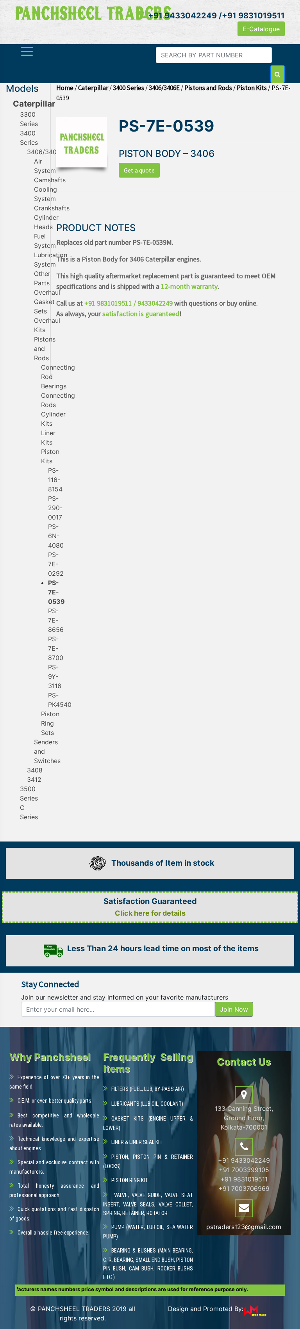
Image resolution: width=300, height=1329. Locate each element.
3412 (34, 779)
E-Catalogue (261, 29)
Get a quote (139, 170)
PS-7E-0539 (56, 592)
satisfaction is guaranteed (140, 313)
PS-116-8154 (55, 479)
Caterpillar (34, 104)
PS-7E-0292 (56, 564)
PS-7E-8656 (56, 620)
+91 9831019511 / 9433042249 (128, 303)
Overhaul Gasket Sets (47, 301)
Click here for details (150, 913)
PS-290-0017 (55, 508)
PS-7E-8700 (55, 648)
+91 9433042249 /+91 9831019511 (215, 15)
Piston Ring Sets (50, 723)
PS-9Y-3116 (54, 676)
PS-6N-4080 (56, 536)
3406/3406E (45, 152)
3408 (35, 770)
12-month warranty (189, 286)
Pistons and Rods (44, 348)
